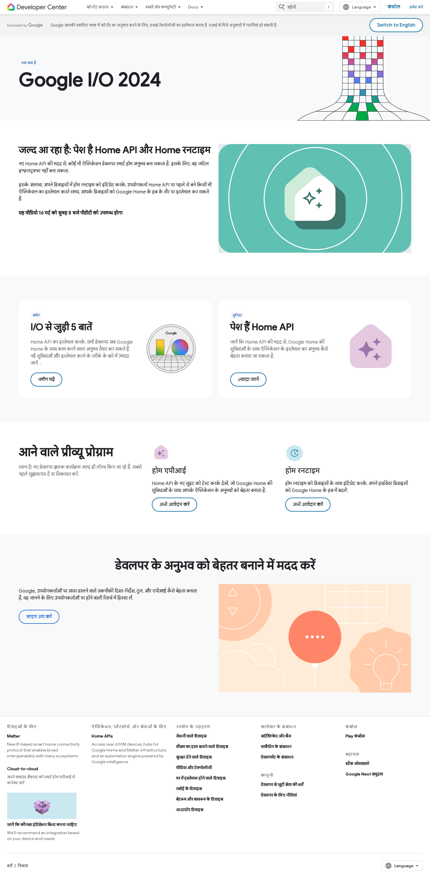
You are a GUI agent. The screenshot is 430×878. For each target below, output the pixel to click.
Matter (13, 736)
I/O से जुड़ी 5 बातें (61, 327)
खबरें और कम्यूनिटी (160, 7)
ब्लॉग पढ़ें (46, 379)
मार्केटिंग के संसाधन (276, 746)
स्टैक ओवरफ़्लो (357, 763)
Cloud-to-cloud (22, 768)
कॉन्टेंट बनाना (98, 7)
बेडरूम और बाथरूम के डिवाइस (199, 799)
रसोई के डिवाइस (189, 788)
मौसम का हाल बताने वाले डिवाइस (202, 746)
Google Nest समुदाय (364, 774)
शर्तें (9, 865)
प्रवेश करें (416, 7)
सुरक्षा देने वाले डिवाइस (194, 757)
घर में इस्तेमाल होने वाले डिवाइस (201, 778)
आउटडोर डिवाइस (189, 809)
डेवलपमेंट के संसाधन (277, 757)
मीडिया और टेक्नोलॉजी (194, 767)
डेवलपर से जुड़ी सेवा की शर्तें (282, 784)
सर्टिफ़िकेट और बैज (276, 736)
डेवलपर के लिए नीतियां (279, 795)
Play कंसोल (355, 736)
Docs (193, 7)
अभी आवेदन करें (174, 505)
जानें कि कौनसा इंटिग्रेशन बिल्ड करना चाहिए (42, 824)
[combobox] (305, 7)
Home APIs (102, 736)
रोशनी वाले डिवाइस (191, 736)
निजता (23, 865)
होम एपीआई (169, 470)
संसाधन (127, 7)
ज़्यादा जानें (248, 379)
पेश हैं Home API (262, 327)
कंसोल (394, 7)
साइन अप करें (39, 617)
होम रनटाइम (302, 470)
